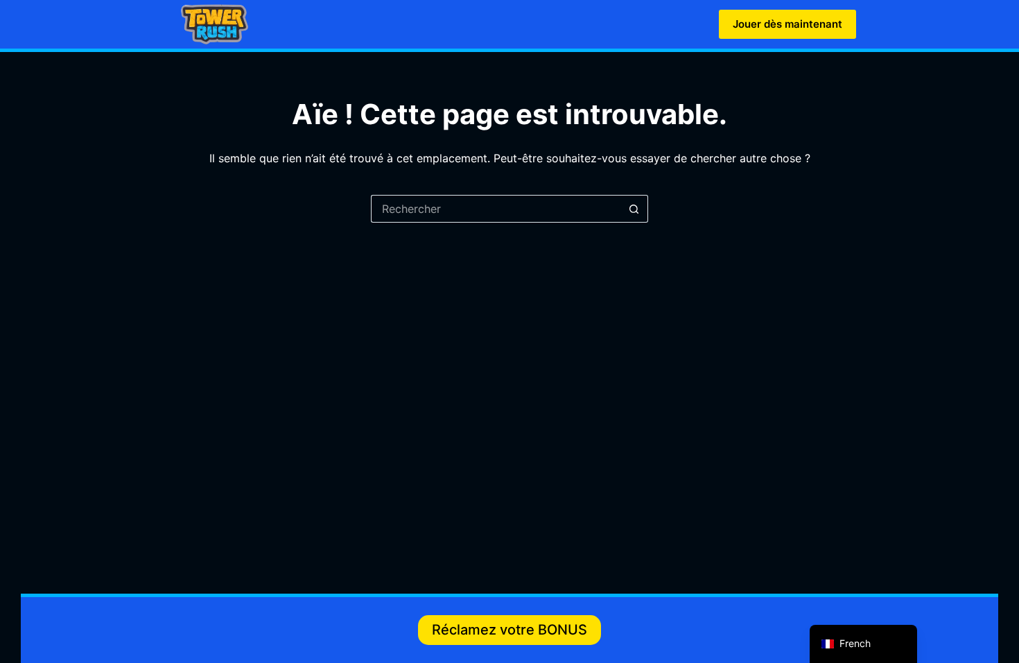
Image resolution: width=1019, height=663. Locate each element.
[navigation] (863, 644)
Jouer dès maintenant (787, 24)
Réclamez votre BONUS (509, 629)
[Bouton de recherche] (634, 209)
